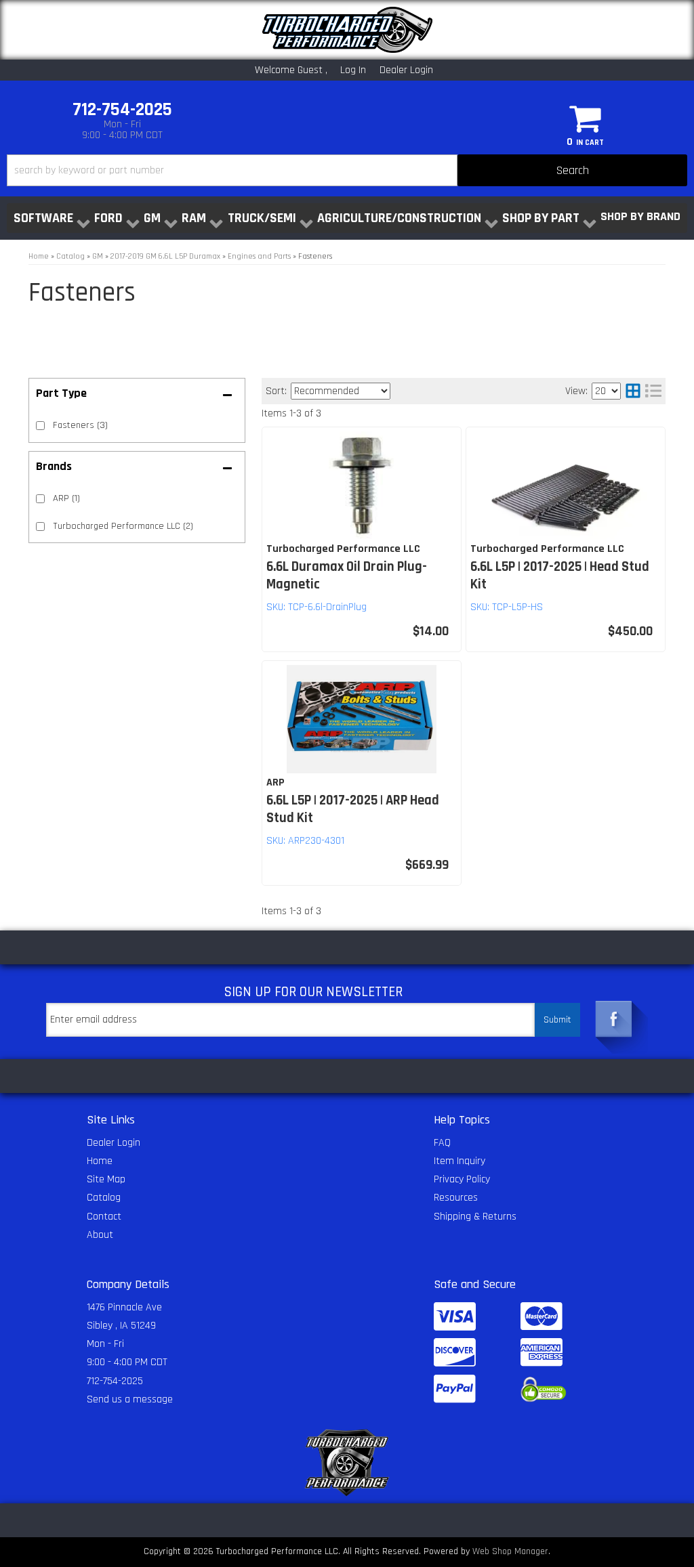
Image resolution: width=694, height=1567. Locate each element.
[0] (585, 118)
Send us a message (130, 1399)
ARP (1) (66, 498)
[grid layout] (633, 391)
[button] (347, 170)
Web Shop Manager (510, 1551)
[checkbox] (40, 498)
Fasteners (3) (80, 425)
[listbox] (340, 391)
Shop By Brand (640, 216)
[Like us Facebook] (614, 1016)
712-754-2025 (115, 1381)
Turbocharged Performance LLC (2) (123, 526)
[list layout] (653, 391)
